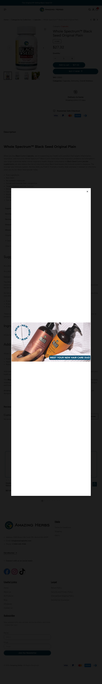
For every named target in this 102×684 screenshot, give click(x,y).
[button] (87, 191)
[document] (51, 342)
